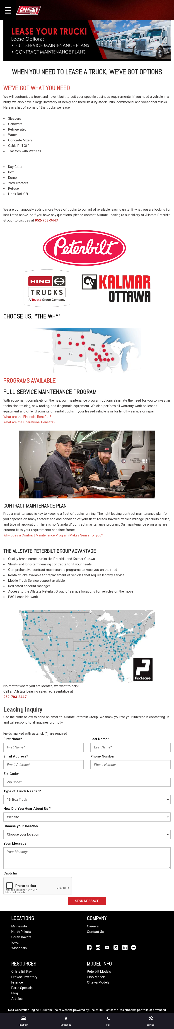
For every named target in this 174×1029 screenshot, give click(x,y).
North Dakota (21, 932)
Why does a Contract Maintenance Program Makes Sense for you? (53, 535)
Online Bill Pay (21, 971)
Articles (17, 999)
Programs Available (29, 380)
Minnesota (19, 926)
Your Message (15, 843)
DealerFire (96, 1010)
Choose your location (20, 826)
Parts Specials (22, 988)
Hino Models (96, 977)
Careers (93, 926)
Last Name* (99, 739)
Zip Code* (11, 774)
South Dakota (21, 937)
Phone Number (102, 756)
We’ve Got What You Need (36, 88)
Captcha (10, 873)
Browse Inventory (24, 977)
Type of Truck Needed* (22, 791)
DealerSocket (127, 1010)
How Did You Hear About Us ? (27, 809)
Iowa (15, 943)
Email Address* (15, 756)
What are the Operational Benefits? (29, 422)
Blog (14, 993)
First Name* (12, 739)
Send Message (87, 901)
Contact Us (95, 932)
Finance (17, 982)
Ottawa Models (98, 982)
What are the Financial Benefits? (27, 417)
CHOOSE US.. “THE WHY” (31, 316)
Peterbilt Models (99, 971)
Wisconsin (19, 948)
